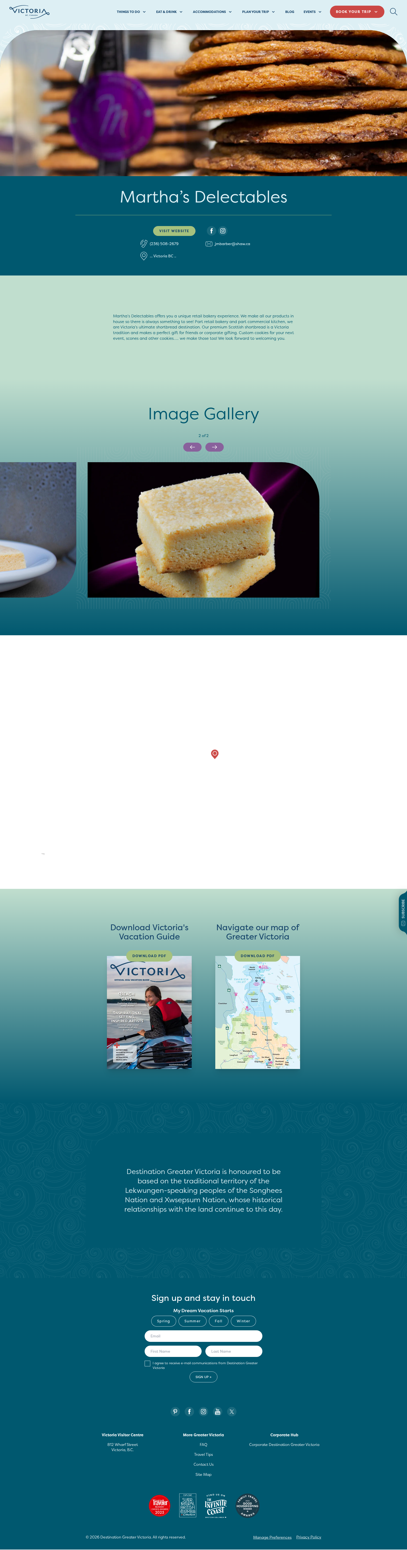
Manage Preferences (272, 1537)
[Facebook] (189, 1411)
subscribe (403, 909)
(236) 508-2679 (164, 243)
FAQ (203, 1444)
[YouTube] (217, 1411)
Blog (289, 11)
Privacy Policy (308, 1537)
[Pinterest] (175, 1411)
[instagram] (223, 231)
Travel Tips (203, 1454)
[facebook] (211, 231)
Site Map (203, 1474)
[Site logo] (29, 12)
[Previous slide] (192, 447)
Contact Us (204, 1464)
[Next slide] (214, 447)
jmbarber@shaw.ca (232, 243)
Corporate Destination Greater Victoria (284, 1444)
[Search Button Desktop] (394, 12)
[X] (231, 1411)
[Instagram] (203, 1411)
